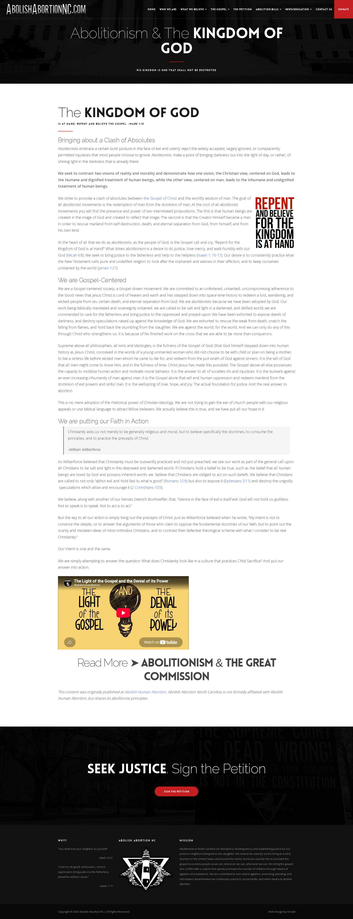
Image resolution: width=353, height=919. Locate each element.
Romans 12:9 (175, 480)
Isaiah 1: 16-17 (209, 255)
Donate (343, 9)
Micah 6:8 (75, 255)
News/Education (297, 9)
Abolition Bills (267, 9)
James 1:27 (107, 268)
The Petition (242, 9)
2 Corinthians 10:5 (146, 487)
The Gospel (219, 9)
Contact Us (324, 9)
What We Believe (193, 9)
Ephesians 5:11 (237, 480)
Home (151, 9)
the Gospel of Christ (160, 198)
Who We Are (168, 9)
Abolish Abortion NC (91, 911)
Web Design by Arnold (281, 911)
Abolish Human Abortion (145, 691)
